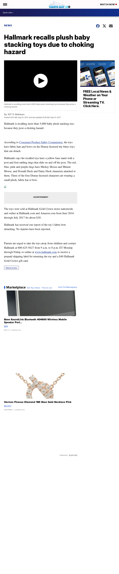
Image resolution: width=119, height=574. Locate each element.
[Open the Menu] (5, 4)
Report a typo (11, 268)
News (8, 25)
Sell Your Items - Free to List (39, 288)
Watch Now (107, 4)
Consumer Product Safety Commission (41, 142)
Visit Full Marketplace (67, 287)
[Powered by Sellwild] (73, 455)
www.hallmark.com (46, 252)
